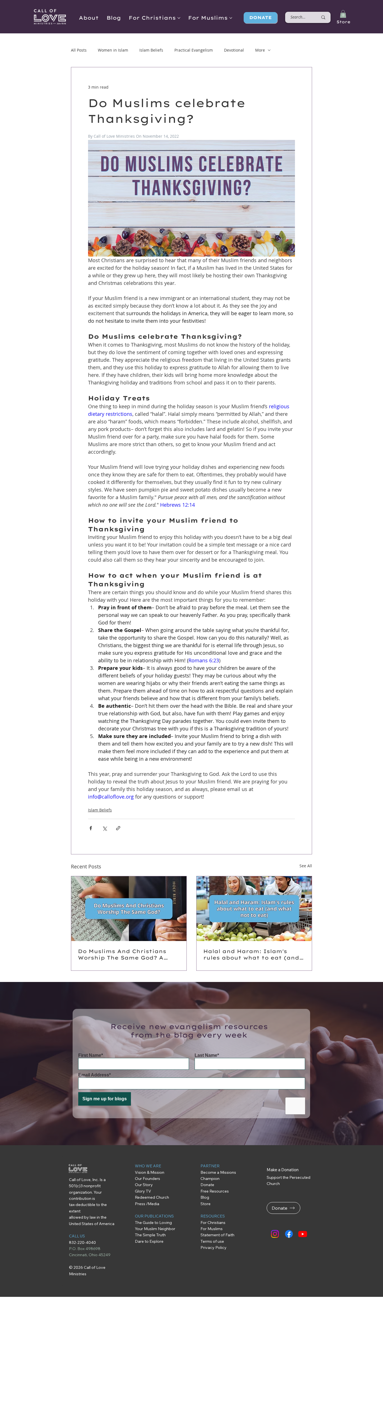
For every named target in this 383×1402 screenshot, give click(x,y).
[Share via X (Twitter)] (104, 828)
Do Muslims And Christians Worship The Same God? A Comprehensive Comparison (124, 954)
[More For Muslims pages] (230, 18)
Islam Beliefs (151, 50)
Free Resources (215, 1191)
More (260, 50)
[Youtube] (302, 1234)
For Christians (212, 1222)
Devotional (234, 50)
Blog (204, 1197)
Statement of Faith (217, 1234)
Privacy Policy (213, 1247)
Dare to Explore (149, 1241)
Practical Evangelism (193, 50)
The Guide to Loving (154, 1222)
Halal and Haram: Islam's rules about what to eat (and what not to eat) (251, 954)
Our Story (144, 1184)
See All (305, 865)
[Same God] (128, 908)
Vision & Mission (149, 1172)
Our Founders (147, 1178)
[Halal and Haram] (254, 908)
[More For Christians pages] (178, 18)
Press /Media (147, 1203)
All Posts (79, 50)
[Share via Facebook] (90, 828)
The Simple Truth (150, 1234)
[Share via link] (118, 828)
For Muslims (211, 1228)
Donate (207, 1184)
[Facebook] (289, 1234)
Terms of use (212, 1241)
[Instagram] (275, 1234)
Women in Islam (113, 50)
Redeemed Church (152, 1197)
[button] (343, 14)
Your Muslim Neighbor (155, 1228)
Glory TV (143, 1191)
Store (343, 21)
